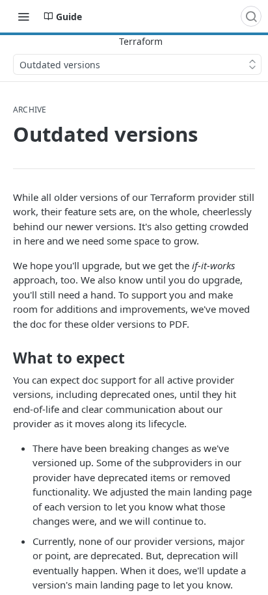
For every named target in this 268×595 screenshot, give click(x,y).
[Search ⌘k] (251, 16)
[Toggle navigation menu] (23, 16)
